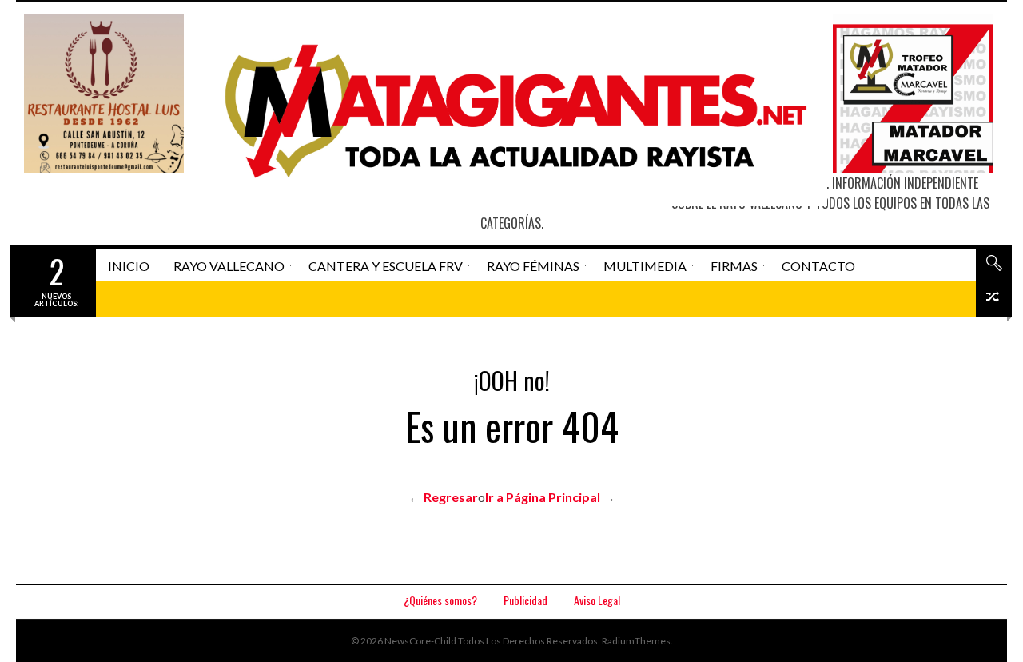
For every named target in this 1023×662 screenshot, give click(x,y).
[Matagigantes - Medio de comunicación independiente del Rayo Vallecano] (508, 110)
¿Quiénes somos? (440, 600)
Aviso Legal (597, 600)
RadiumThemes (636, 641)
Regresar (451, 496)
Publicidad (525, 600)
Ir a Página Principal (542, 496)
